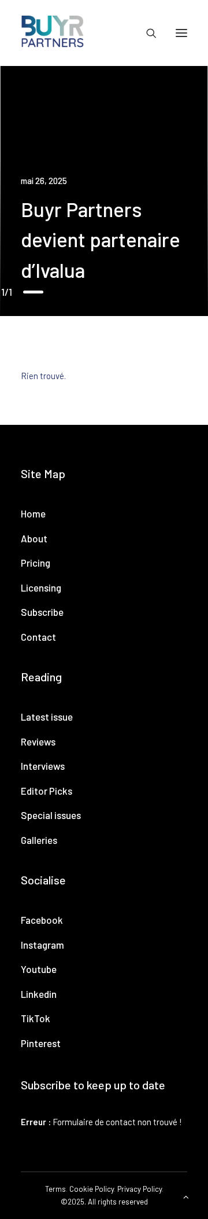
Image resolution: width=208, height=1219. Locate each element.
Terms (55, 1189)
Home (33, 513)
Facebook (42, 920)
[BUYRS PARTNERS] (52, 33)
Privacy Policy (139, 1189)
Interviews (43, 766)
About (34, 538)
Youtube (39, 969)
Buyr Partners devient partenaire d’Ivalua (100, 239)
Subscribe (42, 612)
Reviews (38, 741)
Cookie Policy (91, 1189)
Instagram (42, 944)
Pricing (35, 562)
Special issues (51, 815)
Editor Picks (46, 790)
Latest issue (47, 716)
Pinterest (41, 1043)
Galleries (39, 840)
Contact (38, 636)
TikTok (35, 1018)
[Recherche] (146, 33)
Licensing (41, 587)
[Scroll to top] (186, 1196)
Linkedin (39, 994)
